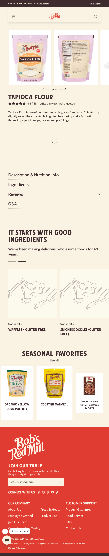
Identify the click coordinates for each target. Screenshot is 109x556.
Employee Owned (20, 516)
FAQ (69, 522)
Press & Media (50, 509)
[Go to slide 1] (53, 89)
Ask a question (67, 103)
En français (95, 3)
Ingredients (18, 184)
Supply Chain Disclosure (48, 543)
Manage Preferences (17, 548)
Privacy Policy (28, 543)
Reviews (15, 194)
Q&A (12, 204)
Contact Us (73, 528)
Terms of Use (13, 543)
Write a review (48, 103)
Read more (44, 3)
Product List (48, 516)
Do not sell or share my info (73, 543)
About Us (14, 509)
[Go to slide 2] (55, 89)
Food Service (75, 516)
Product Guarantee (79, 509)
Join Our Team (17, 522)
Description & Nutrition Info (33, 174)
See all (54, 360)
